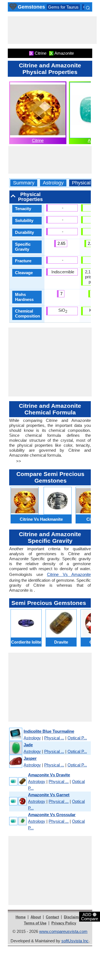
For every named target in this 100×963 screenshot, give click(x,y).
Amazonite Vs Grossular (52, 814)
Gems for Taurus (63, 7)
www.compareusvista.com (63, 931)
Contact (52, 917)
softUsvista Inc (75, 940)
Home (21, 917)
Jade (28, 744)
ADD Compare (89, 916)
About (36, 917)
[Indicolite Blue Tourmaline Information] (15, 734)
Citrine (38, 140)
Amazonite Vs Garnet (48, 794)
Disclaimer (73, 917)
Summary (23, 183)
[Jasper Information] (15, 761)
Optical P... (77, 738)
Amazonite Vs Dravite (49, 774)
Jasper (30, 758)
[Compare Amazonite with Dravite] (17, 781)
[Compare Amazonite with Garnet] (17, 801)
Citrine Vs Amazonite (69, 574)
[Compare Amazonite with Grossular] (17, 821)
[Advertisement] (52, 30)
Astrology (53, 183)
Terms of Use (35, 923)
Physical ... (54, 738)
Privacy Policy (63, 923)
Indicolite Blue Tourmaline (49, 731)
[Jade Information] (15, 748)
